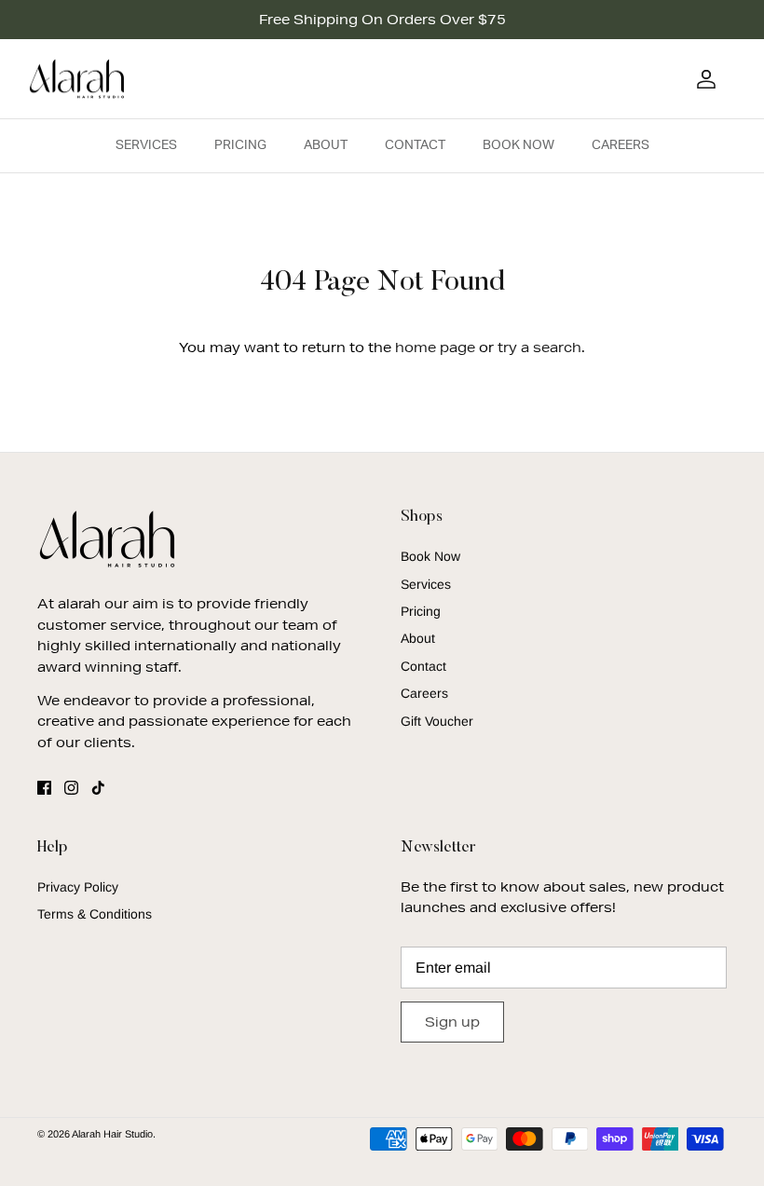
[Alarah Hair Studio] (77, 79)
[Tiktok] (98, 788)
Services (146, 145)
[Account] (702, 79)
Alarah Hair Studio (112, 1133)
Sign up (452, 1022)
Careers (620, 145)
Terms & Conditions (94, 914)
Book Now (518, 145)
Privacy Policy (77, 886)
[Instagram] (71, 788)
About (326, 145)
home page (435, 347)
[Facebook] (44, 788)
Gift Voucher (437, 721)
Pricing (240, 145)
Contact (415, 145)
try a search (539, 347)
